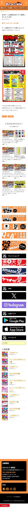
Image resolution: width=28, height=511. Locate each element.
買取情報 (11, 116)
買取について (3, 7)
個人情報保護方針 (17, 496)
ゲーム (5, 116)
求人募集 (10, 7)
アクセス (15, 7)
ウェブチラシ (22, 7)
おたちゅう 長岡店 (13, 500)
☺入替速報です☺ (14, 395)
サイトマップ (9, 496)
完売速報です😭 (14, 401)
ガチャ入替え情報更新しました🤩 (17, 360)
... (12, 504)
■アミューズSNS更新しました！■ (17, 389)
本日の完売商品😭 (14, 373)
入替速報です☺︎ (13, 352)
